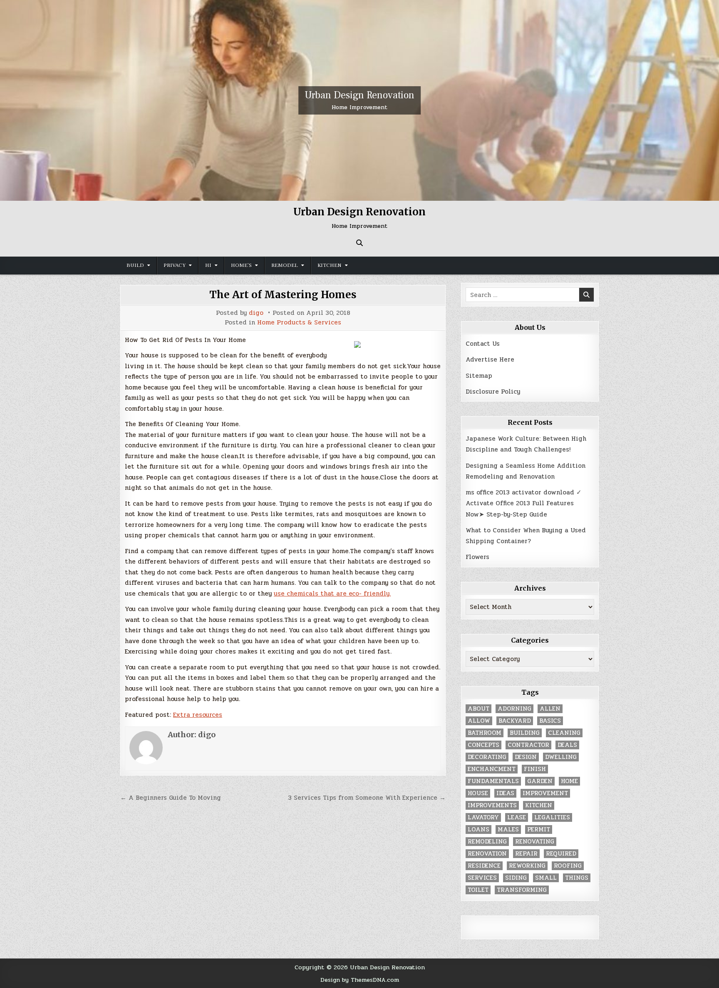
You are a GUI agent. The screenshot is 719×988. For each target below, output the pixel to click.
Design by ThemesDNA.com (359, 979)
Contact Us (483, 344)
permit (538, 829)
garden (540, 781)
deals (567, 745)
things (576, 877)
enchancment (492, 769)
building (525, 733)
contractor (528, 745)
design (526, 757)
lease (516, 817)
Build (135, 265)
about (478, 708)
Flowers (477, 557)
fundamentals (493, 781)
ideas (505, 793)
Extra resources (197, 715)
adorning (514, 708)
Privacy (175, 265)
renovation (487, 853)
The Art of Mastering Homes (283, 294)
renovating (534, 841)
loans (478, 829)
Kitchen (329, 265)
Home (569, 781)
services (482, 877)
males (508, 829)
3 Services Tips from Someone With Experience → (367, 798)
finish (535, 769)
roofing (568, 865)
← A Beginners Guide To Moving (170, 798)
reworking (527, 865)
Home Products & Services (299, 322)
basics (550, 720)
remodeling (487, 841)
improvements (492, 805)
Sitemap (479, 376)
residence (484, 865)
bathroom (484, 733)
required (561, 853)
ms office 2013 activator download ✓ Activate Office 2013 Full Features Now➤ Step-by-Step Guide (524, 503)
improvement (545, 793)
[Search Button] (359, 243)
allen (550, 708)
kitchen (538, 805)
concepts (483, 745)
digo (256, 313)
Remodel (284, 265)
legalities (552, 817)
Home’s (241, 265)
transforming (522, 890)
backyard (514, 720)
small (546, 877)
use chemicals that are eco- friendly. (332, 594)
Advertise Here (490, 359)
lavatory (483, 817)
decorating (487, 757)
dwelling (561, 757)
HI (208, 265)
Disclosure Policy (493, 392)
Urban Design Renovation (359, 95)
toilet (478, 890)
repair (526, 853)
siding (516, 877)
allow (479, 720)
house (478, 793)
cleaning (564, 733)
